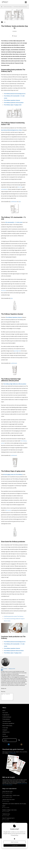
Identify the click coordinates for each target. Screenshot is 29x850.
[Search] (19, 740)
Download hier (12, 753)
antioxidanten (4, 189)
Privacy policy (14, 835)
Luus (4, 22)
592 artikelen (4, 668)
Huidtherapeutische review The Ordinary (13, 616)
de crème (20, 187)
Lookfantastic (13, 201)
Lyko (11, 298)
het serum (3, 290)
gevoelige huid (17, 351)
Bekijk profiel (12, 668)
